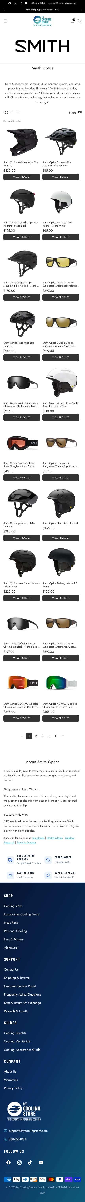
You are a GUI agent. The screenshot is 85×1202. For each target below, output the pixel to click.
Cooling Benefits (15, 1033)
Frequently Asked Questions (22, 994)
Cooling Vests (13, 906)
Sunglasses (38, 838)
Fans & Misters (13, 939)
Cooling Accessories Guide (22, 1049)
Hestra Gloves (55, 838)
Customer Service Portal (20, 986)
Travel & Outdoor (26, 842)
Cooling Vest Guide (17, 1041)
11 (56, 736)
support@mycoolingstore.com (62, 3)
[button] (5, 112)
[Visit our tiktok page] (21, 3)
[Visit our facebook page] (9, 3)
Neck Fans (11, 922)
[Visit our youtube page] (26, 3)
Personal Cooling (15, 931)
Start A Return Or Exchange (22, 1003)
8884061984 (17, 1139)
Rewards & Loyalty (16, 1011)
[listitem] (42, 9)
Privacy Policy (13, 1088)
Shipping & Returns (16, 977)
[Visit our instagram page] (15, 3)
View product (21, 177)
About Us (10, 1071)
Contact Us (11, 969)
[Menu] (6, 21)
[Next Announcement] (81, 9)
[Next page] (62, 736)
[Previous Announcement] (3, 9)
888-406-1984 (38, 3)
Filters (72, 113)
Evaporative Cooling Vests (21, 914)
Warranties (11, 1080)
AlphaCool (11, 947)
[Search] (79, 21)
